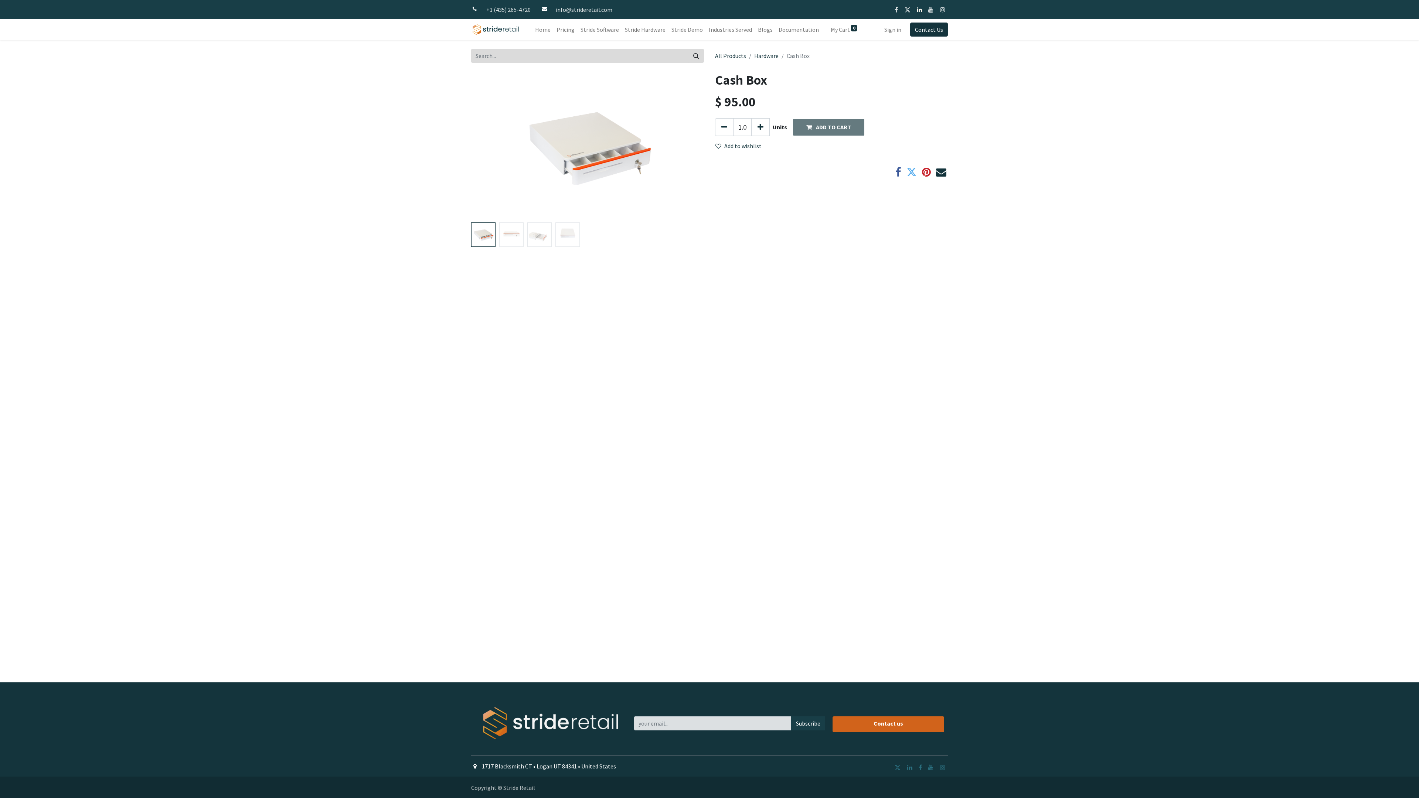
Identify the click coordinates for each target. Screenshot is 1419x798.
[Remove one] (724, 127)
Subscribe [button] (808, 723)
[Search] (696, 56)
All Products (730, 55)
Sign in (892, 29)
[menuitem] (543, 29)
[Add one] (760, 127)
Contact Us (929, 29)
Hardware (766, 55)
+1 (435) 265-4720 (508, 9)
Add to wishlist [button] (743, 146)
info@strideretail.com (584, 9)
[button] (488, 145)
